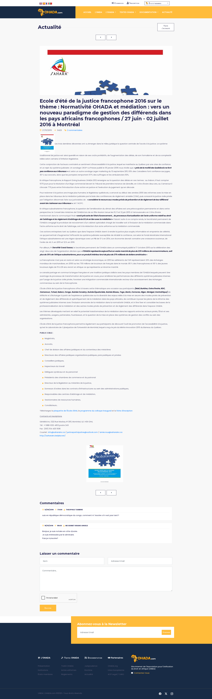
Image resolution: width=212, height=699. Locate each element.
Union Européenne (116, 670)
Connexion (118, 3)
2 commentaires (74, 130)
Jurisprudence (91, 666)
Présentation (44, 666)
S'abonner (166, 632)
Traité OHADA (67, 666)
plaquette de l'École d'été (65, 410)
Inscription (134, 3)
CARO (121, 674)
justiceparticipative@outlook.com (82, 432)
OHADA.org (113, 666)
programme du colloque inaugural (95, 410)
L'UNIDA (98, 12)
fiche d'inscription (124, 410)
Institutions (43, 670)
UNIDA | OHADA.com (47, 693)
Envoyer (48, 608)
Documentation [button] (148, 12)
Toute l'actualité (166, 27)
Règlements (66, 674)
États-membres (45, 674)
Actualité (167, 12)
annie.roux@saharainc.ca (111, 432)
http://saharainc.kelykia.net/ (53, 435)
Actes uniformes (68, 670)
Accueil (87, 12)
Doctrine (88, 670)
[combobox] (157, 3)
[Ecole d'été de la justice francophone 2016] (47, 143)
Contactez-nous (141, 673)
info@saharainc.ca (56, 432)
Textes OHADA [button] (127, 12)
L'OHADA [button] (110, 12)
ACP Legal (112, 674)
